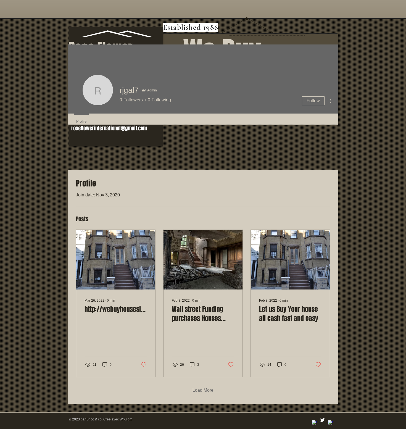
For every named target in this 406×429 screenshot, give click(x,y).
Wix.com (126, 419)
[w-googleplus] (330, 422)
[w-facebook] (314, 422)
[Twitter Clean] (322, 420)
